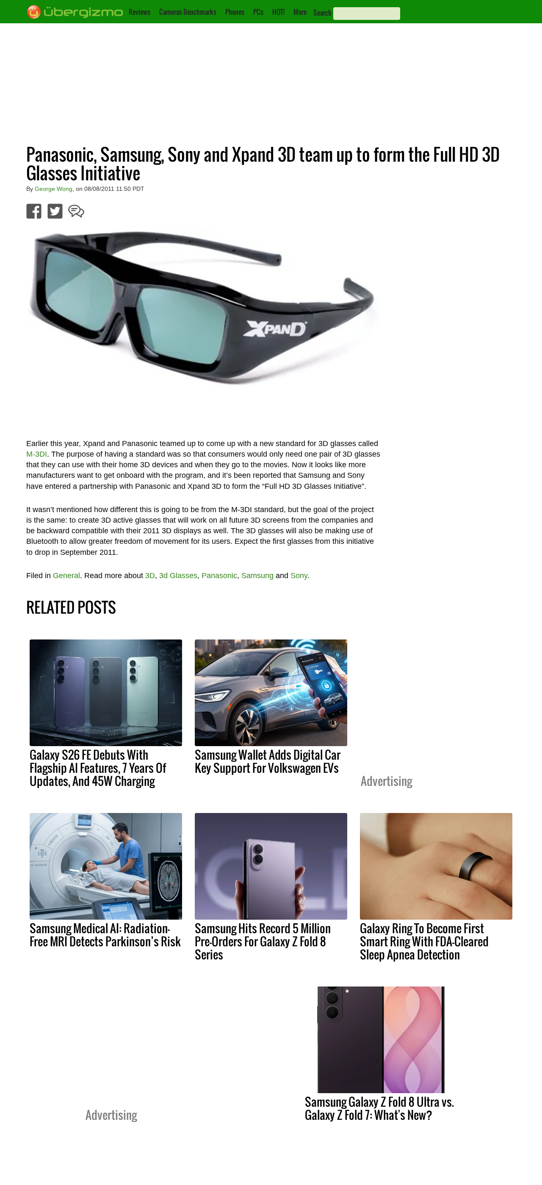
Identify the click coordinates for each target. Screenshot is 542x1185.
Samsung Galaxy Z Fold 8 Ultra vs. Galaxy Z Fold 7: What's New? (379, 1108)
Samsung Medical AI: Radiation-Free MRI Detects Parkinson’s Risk (105, 935)
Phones (234, 12)
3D (150, 575)
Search (322, 13)
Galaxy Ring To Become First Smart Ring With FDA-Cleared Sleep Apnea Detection (424, 941)
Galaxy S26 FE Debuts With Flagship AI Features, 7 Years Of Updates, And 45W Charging (98, 767)
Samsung (257, 575)
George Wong (53, 188)
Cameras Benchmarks (187, 12)
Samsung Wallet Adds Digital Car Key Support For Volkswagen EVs (267, 761)
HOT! (278, 12)
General (66, 575)
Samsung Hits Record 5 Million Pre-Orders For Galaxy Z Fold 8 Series (263, 941)
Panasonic (219, 575)
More (300, 12)
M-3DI (36, 454)
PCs (258, 12)
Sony (298, 575)
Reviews (139, 12)
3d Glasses (178, 575)
